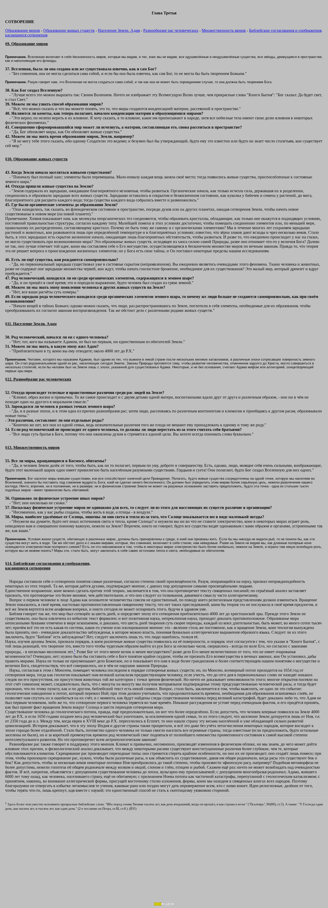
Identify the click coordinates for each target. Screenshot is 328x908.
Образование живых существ (69, 30)
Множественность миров (224, 30)
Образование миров (22, 30)
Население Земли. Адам (119, 30)
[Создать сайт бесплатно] (164, 904)
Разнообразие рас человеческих (170, 30)
